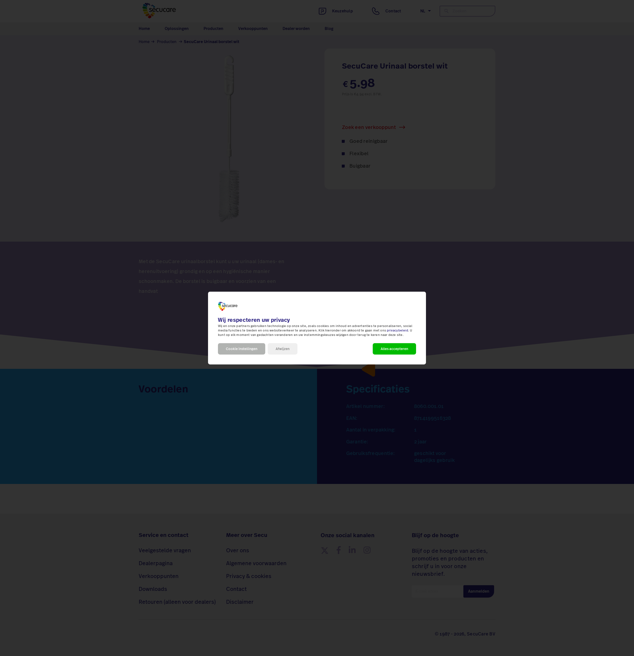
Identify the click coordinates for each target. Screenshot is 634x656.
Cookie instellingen (241, 348)
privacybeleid (397, 330)
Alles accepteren (394, 348)
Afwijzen (283, 348)
